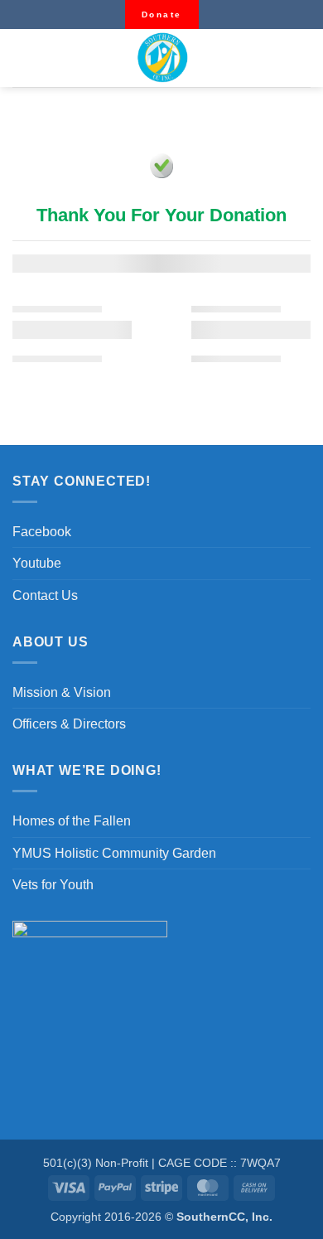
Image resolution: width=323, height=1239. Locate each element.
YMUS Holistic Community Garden (114, 853)
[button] (22, 58)
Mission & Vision (61, 692)
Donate (162, 14)
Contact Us (45, 595)
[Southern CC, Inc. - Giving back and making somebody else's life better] (161, 58)
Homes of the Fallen (71, 821)
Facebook (41, 532)
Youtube (36, 563)
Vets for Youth (53, 885)
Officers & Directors (69, 724)
